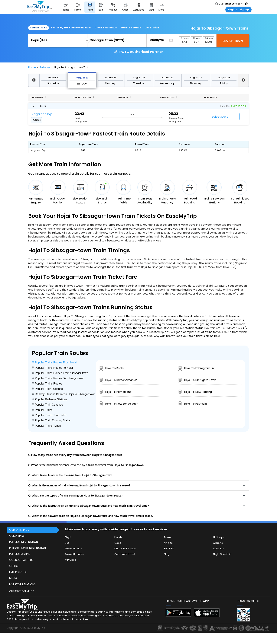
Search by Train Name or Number (71, 27)
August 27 (196, 77)
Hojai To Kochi (114, 368)
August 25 (139, 77)
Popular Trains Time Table (51, 415)
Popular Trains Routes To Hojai (54, 367)
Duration (123, 97)
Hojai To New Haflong (198, 392)
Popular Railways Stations (51, 399)
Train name (37, 97)
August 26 (167, 77)
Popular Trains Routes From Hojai (56, 362)
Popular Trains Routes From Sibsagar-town (61, 373)
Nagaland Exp (41, 114)
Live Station (152, 27)
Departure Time (82, 97)
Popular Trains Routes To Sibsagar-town (59, 378)
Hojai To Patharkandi (118, 392)
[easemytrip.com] (40, 7)
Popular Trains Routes (48, 383)
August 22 (53, 77)
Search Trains (38, 27)
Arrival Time (167, 97)
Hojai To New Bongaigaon (121, 404)
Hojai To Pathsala (195, 404)
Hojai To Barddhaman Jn (121, 380)
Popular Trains (44, 409)
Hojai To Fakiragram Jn (199, 368)
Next (243, 80)
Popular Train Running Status (53, 420)
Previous (33, 80)
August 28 (224, 77)
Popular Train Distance (49, 388)
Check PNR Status (106, 27)
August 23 (82, 77)
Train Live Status (131, 27)
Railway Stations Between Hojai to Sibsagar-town (65, 394)
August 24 (110, 77)
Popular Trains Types (48, 425)
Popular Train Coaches (49, 404)
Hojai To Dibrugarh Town (200, 380)
